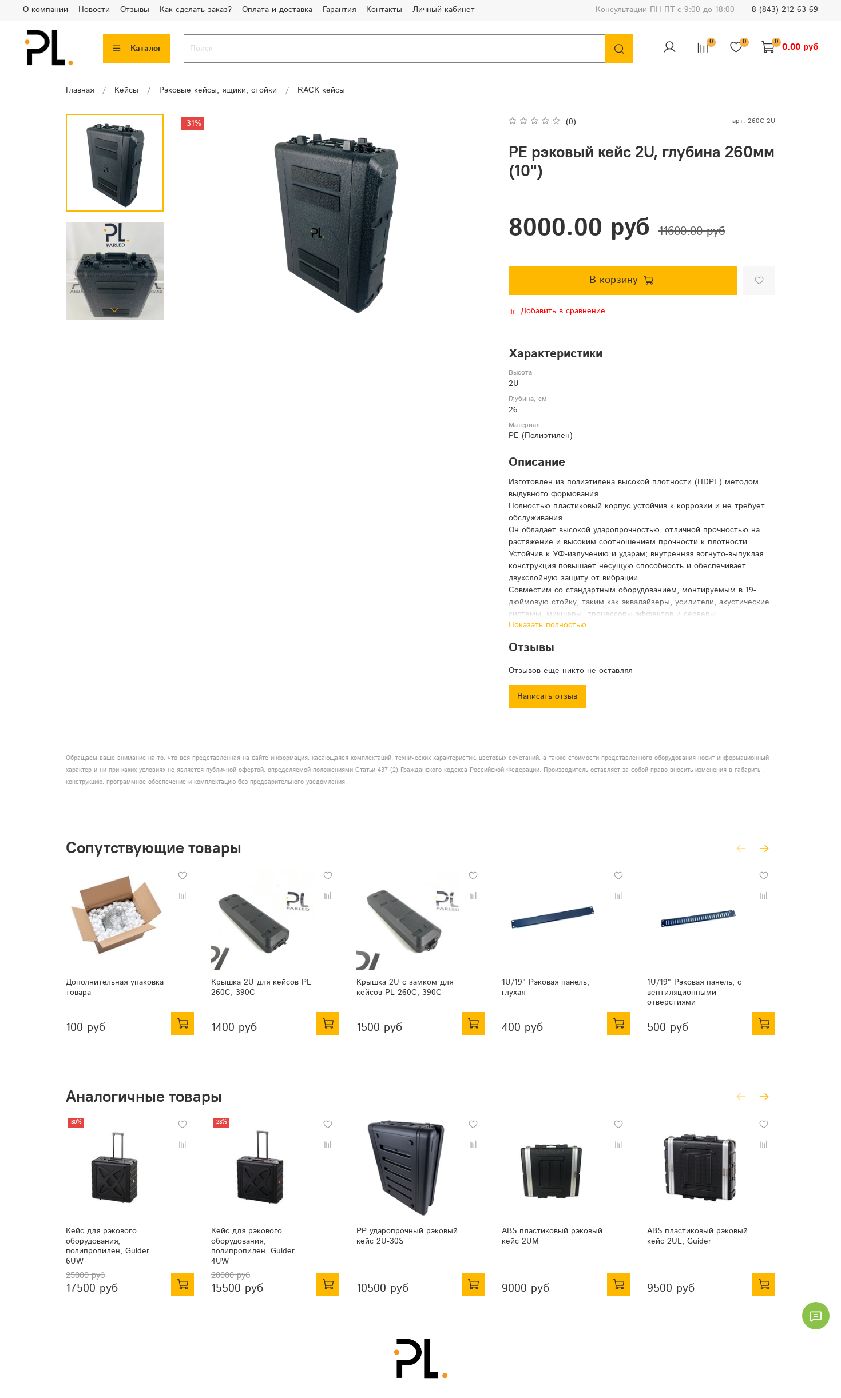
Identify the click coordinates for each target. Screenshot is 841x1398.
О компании (45, 9)
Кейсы (126, 90)
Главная (80, 90)
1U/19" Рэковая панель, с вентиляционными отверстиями (694, 992)
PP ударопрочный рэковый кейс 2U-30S (407, 1236)
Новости (94, 9)
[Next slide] (115, 309)
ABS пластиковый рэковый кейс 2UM (552, 1236)
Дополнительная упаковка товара (115, 987)
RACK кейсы (321, 90)
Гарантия (339, 9)
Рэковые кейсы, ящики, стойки (218, 90)
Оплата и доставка (277, 9)
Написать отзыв (547, 696)
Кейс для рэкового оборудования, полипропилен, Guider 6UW (107, 1246)
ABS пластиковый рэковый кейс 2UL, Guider (697, 1236)
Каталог (145, 48)
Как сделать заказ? (196, 9)
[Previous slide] (198, 218)
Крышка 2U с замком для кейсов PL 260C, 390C (404, 987)
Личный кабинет (443, 9)
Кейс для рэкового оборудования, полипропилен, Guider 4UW (253, 1246)
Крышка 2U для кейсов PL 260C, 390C (261, 987)
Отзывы (134, 9)
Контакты (384, 9)
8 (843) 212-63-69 (785, 9)
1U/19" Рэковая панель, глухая (545, 987)
